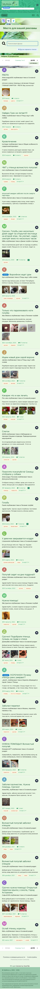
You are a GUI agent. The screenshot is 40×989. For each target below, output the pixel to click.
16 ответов (22, 622)
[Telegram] (13, 21)
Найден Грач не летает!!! (14, 113)
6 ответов (23, 216)
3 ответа (17, 127)
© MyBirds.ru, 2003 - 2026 (10, 970)
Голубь (5, 502)
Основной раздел (26, 170)
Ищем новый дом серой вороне (18, 357)
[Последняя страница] (37, 60)
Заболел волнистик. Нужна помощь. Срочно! (16, 785)
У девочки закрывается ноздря (17, 538)
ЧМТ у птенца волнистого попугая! (19, 167)
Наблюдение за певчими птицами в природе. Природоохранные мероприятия (19, 436)
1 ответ (21, 417)
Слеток (5, 431)
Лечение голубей (32, 315)
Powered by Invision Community (20, 959)
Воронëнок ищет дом (20, 274)
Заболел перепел (11, 706)
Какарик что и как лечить (15, 395)
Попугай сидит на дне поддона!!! (18, 574)
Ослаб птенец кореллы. (14, 928)
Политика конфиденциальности (14, 957)
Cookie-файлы (32, 957)
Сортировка (33, 63)
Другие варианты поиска (27, 49)
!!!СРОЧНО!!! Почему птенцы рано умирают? (16, 676)
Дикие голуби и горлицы (29, 241)
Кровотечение (9, 141)
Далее (33, 60)
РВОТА (5, 75)
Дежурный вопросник (10, 479)
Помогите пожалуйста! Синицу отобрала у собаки (18, 473)
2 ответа (16, 98)
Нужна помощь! (10, 600)
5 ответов (21, 488)
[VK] (8, 21)
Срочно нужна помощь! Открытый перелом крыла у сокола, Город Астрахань (19, 890)
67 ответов (23, 342)
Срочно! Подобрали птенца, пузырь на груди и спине (16, 637)
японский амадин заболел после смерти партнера (18, 194)
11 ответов (21, 260)
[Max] (3, 21)
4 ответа (21, 560)
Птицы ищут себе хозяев (28, 277)
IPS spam (13, 966)
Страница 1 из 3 (20, 60)
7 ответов (21, 381)
